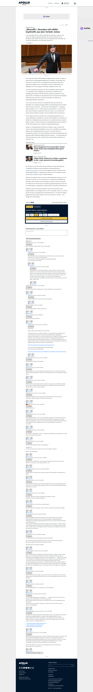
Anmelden (50, 674)
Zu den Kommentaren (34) (59, 202)
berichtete (31, 170)
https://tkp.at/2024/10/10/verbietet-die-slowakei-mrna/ (41, 345)
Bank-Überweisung (47, 221)
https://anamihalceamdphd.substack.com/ (36, 623)
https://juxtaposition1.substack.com (35, 625)
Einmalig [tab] (30, 206)
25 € (36, 215)
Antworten (29, 250)
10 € (28, 215)
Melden (30, 244)
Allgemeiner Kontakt (23, 677)
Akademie (21, 674)
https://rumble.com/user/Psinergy (34, 626)
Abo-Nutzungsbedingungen (54, 680)
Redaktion (36, 153)
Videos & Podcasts (52, 670)
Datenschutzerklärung (53, 682)
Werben (57, 3)
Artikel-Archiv (51, 668)
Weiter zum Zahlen (47, 218)
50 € (41, 215)
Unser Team (22, 671)
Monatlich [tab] (37, 206)
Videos (51, 3)
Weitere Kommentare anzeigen (33, 652)
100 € (45, 215)
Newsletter (50, 672)
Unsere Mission (22, 672)
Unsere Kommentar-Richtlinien (55, 679)
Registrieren (51, 676)
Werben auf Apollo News (25, 678)
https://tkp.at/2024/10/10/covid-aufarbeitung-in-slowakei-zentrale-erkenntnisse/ (47, 351)
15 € (32, 215)
